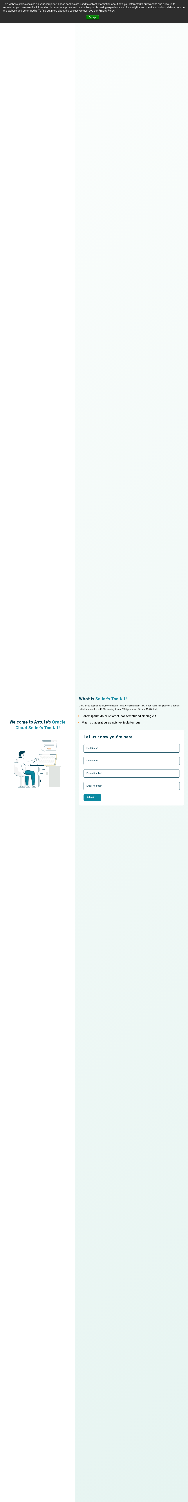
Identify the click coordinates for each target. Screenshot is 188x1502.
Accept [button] (93, 17)
